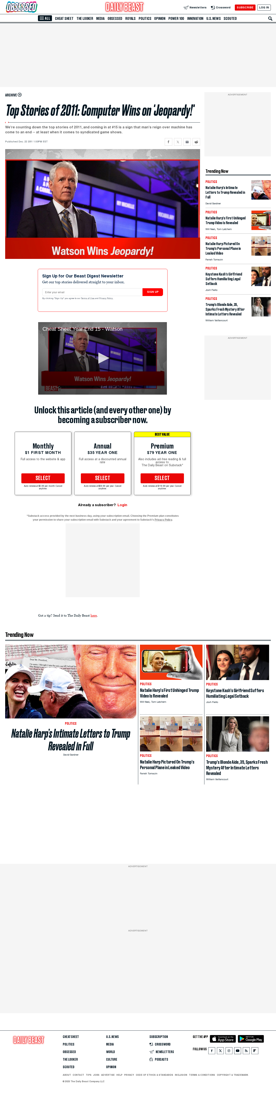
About (67, 1075)
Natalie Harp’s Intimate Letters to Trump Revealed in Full (70, 740)
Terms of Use (88, 299)
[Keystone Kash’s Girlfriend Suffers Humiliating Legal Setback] (261, 285)
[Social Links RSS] (246, 1051)
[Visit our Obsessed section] (35, 7)
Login (122, 505)
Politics (145, 18)
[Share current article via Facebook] (168, 142)
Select (43, 478)
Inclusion (181, 1075)
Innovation (195, 18)
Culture (111, 1059)
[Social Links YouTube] (237, 1051)
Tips (88, 1075)
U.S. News (213, 18)
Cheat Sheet (64, 18)
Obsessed (115, 18)
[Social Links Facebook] (211, 1051)
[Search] (270, 18)
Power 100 (176, 18)
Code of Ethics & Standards (154, 1075)
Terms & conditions (202, 1075)
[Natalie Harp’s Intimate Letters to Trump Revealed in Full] (261, 198)
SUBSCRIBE (245, 7)
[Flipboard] (254, 1051)
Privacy (129, 1075)
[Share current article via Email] (187, 142)
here (94, 615)
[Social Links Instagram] (229, 1051)
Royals (130, 18)
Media (100, 18)
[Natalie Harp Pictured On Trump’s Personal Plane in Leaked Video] (261, 254)
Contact (78, 1075)
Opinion (159, 18)
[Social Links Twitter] (220, 1051)
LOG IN (264, 7)
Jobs (96, 1075)
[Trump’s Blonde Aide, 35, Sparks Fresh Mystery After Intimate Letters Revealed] (261, 315)
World (110, 1052)
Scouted (230, 18)
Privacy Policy (106, 299)
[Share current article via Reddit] (196, 142)
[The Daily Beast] (124, 7)
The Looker (85, 18)
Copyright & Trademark (232, 1075)
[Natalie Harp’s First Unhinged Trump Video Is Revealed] (261, 229)
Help (119, 1075)
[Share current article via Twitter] (178, 142)
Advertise (108, 1075)
